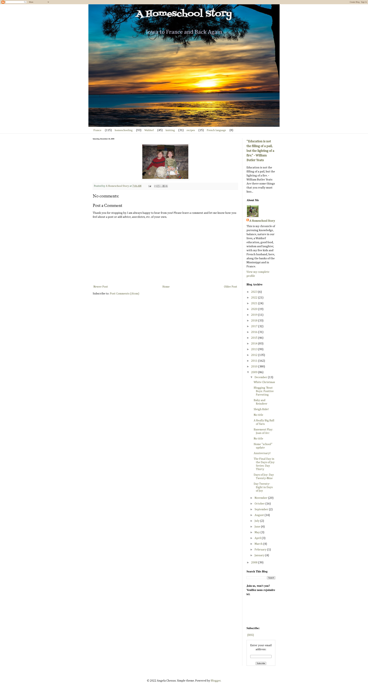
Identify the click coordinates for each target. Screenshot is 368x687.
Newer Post (100, 286)
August (259, 515)
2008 (254, 562)
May (257, 532)
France (97, 130)
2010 (254, 366)
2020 (254, 309)
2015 (254, 337)
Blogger (216, 680)
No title (258, 414)
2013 (254, 349)
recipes (191, 130)
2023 (254, 291)
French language (216, 130)
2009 (254, 372)
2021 (254, 303)
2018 (254, 320)
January (260, 555)
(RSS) (250, 635)
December (261, 377)
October (260, 503)
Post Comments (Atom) (124, 293)
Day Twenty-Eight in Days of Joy (263, 487)
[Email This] (155, 186)
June (258, 526)
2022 (254, 297)
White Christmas (264, 382)
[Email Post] (149, 186)
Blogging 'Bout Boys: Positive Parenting (264, 391)
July (257, 520)
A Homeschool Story (184, 14)
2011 (254, 360)
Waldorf (149, 130)
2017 (254, 326)
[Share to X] (161, 186)
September (262, 509)
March (259, 543)
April (258, 538)
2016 (254, 332)
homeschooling (124, 130)
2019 (254, 314)
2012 (254, 355)
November (261, 497)
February (261, 549)
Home (166, 286)
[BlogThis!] (158, 186)
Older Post (230, 286)
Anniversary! (262, 453)
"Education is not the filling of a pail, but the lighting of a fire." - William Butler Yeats (260, 151)
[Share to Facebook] (163, 186)
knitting (170, 130)
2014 (254, 343)
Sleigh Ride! (261, 409)
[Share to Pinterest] (166, 186)
